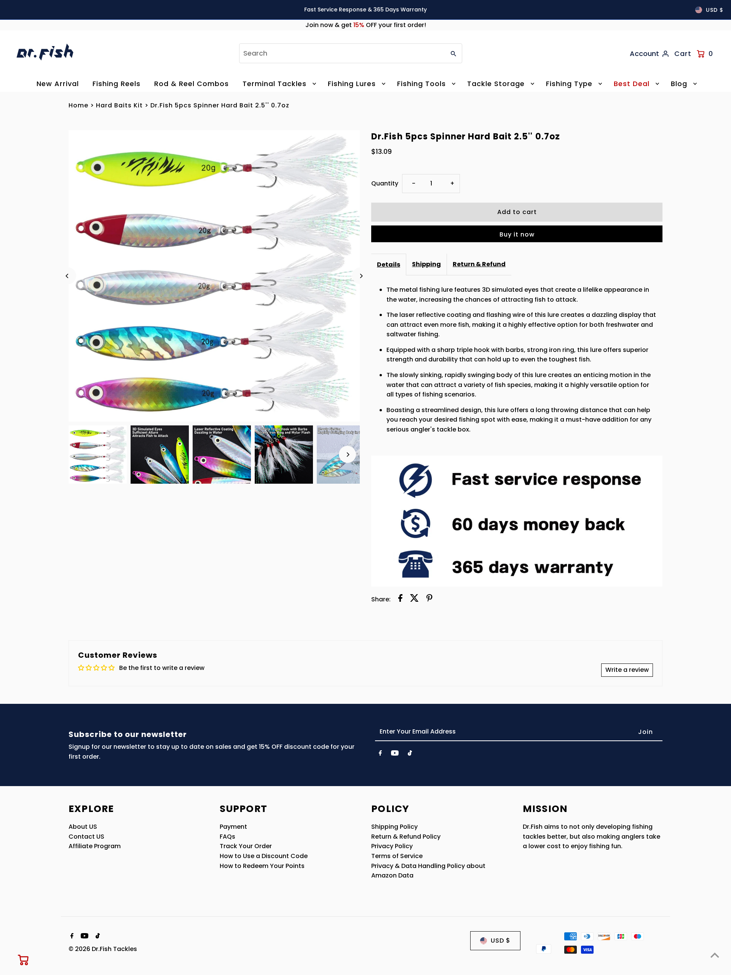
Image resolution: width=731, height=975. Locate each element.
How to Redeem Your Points (262, 866)
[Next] (360, 276)
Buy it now (517, 234)
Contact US (86, 836)
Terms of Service (397, 856)
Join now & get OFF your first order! (365, 25)
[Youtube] (395, 754)
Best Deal (632, 83)
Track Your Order (246, 846)
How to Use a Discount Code (264, 856)
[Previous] (67, 276)
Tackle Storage (496, 83)
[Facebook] (380, 754)
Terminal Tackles (274, 83)
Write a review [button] (627, 669)
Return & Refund (479, 264)
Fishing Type (569, 83)
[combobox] (341, 53)
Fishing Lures (352, 83)
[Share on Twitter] (414, 599)
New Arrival (58, 83)
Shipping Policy (394, 826)
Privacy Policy (392, 846)
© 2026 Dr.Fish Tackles (103, 949)
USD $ (714, 10)
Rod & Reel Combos (191, 83)
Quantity (384, 183)
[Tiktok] (410, 754)
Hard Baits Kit (119, 105)
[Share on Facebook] (400, 599)
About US (83, 826)
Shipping (426, 264)
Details (388, 264)
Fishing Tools (421, 83)
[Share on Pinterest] (429, 599)
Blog (679, 83)
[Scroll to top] (714, 955)
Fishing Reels (116, 83)
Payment (233, 826)
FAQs (227, 836)
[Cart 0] (23, 959)
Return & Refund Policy (406, 836)
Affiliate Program (95, 846)
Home (78, 105)
